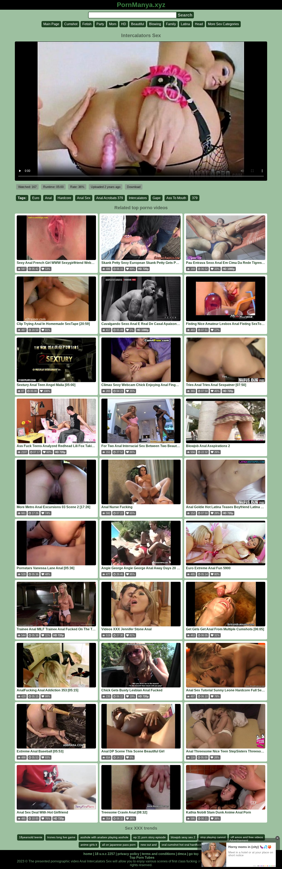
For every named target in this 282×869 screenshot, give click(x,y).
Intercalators (138, 198)
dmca (182, 854)
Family (171, 24)
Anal (48, 198)
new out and (149, 844)
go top (194, 854)
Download (133, 187)
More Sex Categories (223, 24)
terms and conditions (158, 854)
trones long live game (61, 837)
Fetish (86, 24)
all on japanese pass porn (119, 844)
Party (100, 24)
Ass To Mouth (176, 198)
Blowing (155, 24)
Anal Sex (83, 198)
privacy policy (128, 854)
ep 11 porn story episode (149, 837)
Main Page (51, 24)
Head (199, 24)
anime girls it (89, 844)
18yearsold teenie (30, 837)
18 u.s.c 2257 (105, 854)
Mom (112, 24)
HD (123, 24)
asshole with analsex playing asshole (104, 837)
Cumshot (70, 24)
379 (195, 198)
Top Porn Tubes (141, 857)
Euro (35, 198)
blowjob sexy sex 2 (183, 837)
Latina (185, 24)
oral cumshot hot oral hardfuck (181, 844)
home (87, 854)
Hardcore (64, 198)
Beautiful (137, 24)
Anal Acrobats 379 (109, 198)
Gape (157, 198)
